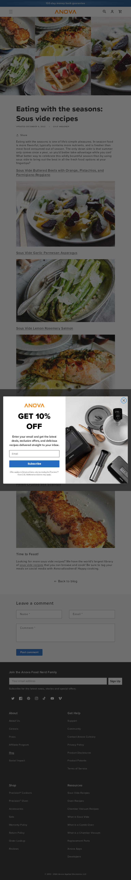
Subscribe (34, 464)
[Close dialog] (124, 400)
